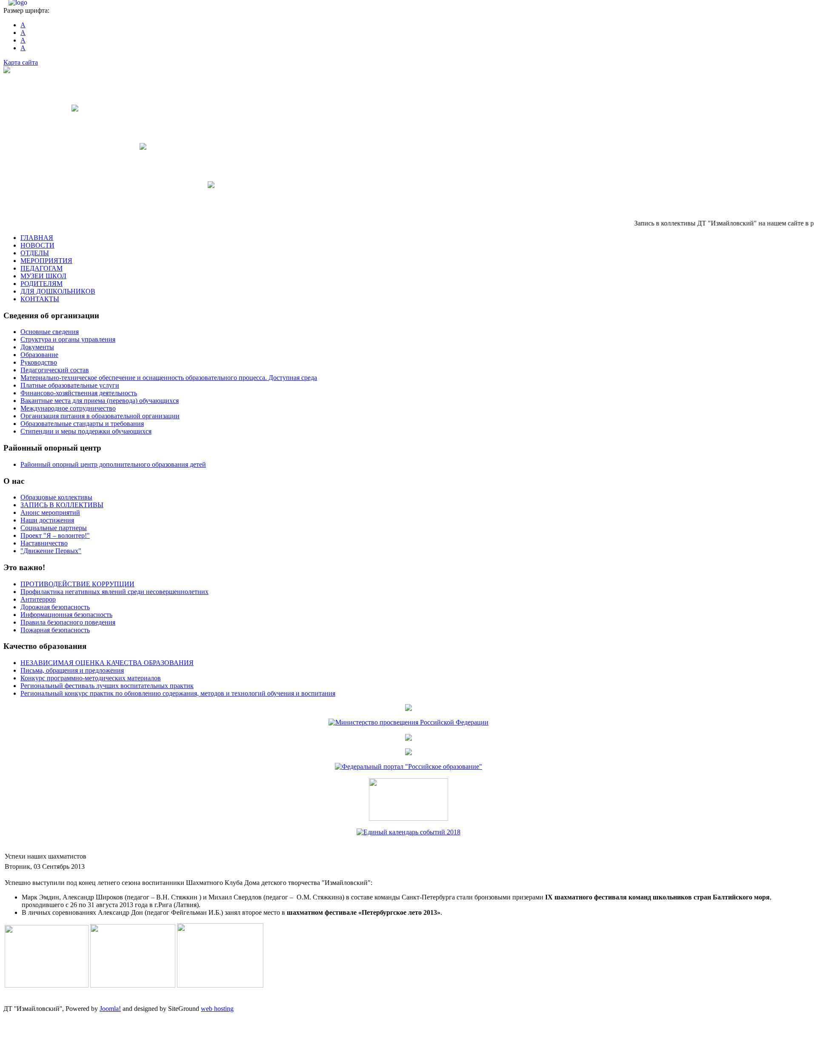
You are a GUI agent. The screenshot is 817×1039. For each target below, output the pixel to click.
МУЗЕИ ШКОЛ (43, 276)
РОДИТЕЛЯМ (41, 283)
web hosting (217, 1008)
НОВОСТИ (37, 245)
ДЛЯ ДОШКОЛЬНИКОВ (57, 291)
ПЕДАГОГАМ (41, 268)
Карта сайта (20, 62)
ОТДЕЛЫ (34, 253)
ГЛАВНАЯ (36, 237)
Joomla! (110, 1008)
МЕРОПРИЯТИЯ (46, 260)
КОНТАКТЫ (39, 299)
